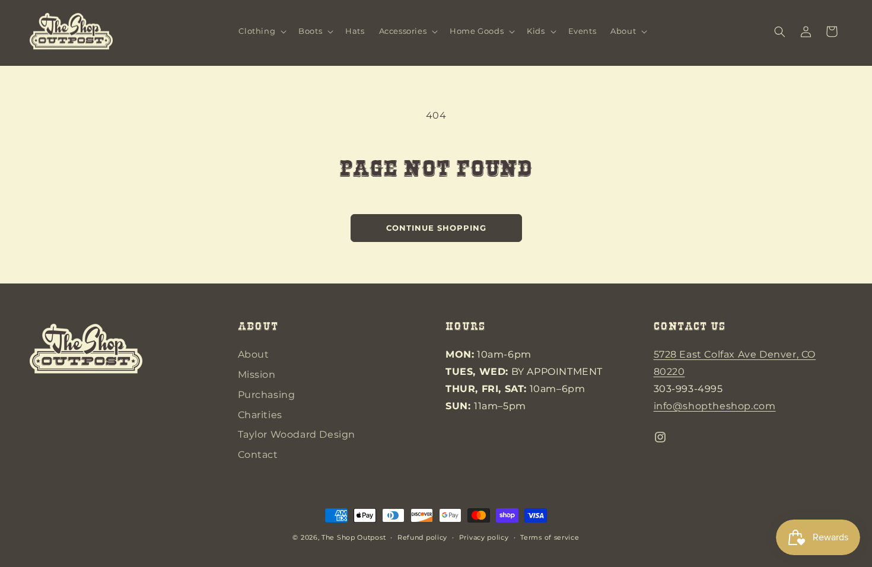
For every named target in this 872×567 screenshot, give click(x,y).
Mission (257, 374)
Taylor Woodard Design (297, 434)
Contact (258, 454)
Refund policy (422, 537)
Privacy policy (484, 537)
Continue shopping (436, 227)
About (253, 354)
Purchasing (266, 394)
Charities (260, 415)
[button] (261, 31)
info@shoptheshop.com (715, 406)
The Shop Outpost (354, 537)
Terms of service (549, 537)
